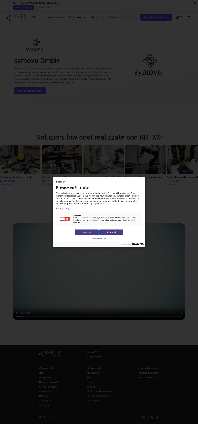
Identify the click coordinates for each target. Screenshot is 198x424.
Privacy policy (62, 208)
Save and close (99, 238)
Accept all (111, 232)
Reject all (86, 232)
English (60, 181)
